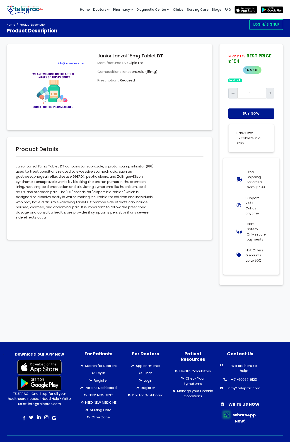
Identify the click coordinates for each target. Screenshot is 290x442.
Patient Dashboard (101, 387)
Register (101, 380)
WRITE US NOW (243, 404)
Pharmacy (121, 9)
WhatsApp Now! (244, 418)
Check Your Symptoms (194, 381)
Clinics (178, 9)
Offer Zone (101, 417)
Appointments (148, 365)
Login (101, 373)
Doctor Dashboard (147, 395)
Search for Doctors (101, 365)
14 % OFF (252, 69)
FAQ (228, 9)
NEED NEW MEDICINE (100, 402)
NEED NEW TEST (101, 395)
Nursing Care (197, 9)
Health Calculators (195, 371)
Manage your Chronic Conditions (195, 393)
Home (85, 9)
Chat (148, 373)
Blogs (216, 9)
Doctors (99, 9)
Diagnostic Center (151, 9)
